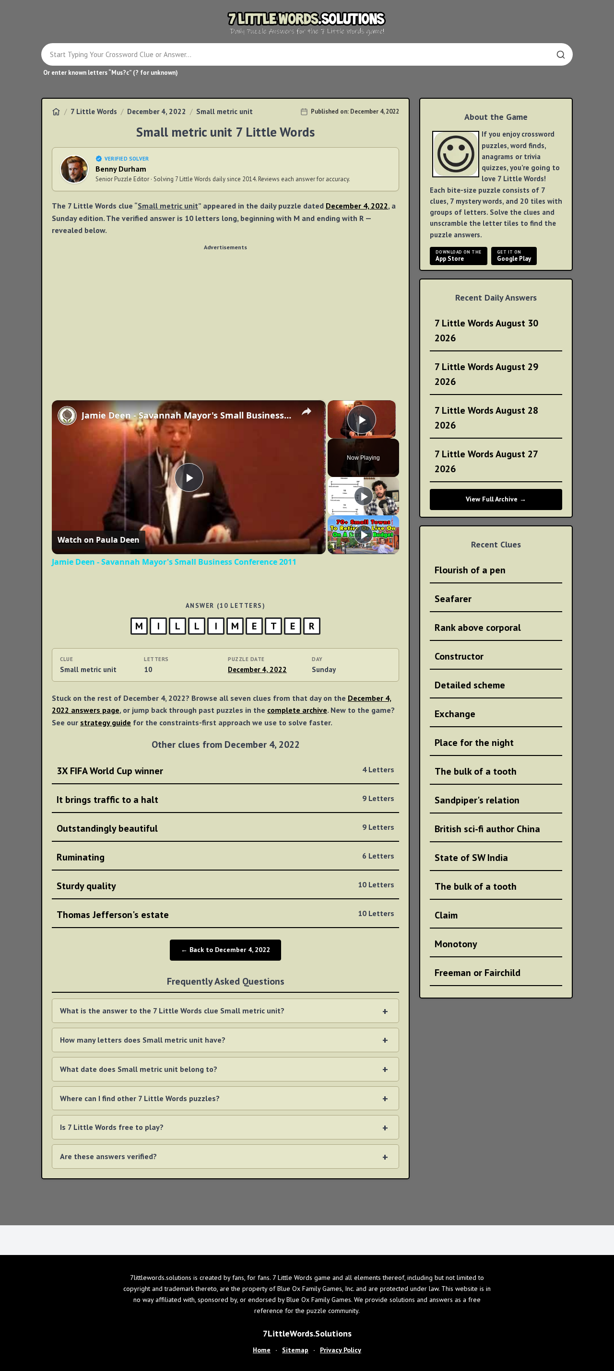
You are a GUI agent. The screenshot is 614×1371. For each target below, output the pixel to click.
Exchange (455, 714)
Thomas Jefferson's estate (225, 914)
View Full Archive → (496, 499)
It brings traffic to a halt (225, 799)
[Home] (56, 111)
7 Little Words (94, 111)
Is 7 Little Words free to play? (112, 1127)
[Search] (561, 54)
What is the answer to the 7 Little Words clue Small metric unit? (172, 1010)
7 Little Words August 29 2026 (486, 374)
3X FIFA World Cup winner (225, 771)
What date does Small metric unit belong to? (138, 1069)
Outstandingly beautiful (225, 828)
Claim (446, 915)
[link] (67, 415)
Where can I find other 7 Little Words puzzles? (140, 1098)
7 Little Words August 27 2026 (486, 461)
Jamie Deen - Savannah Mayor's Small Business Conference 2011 (187, 415)
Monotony (456, 944)
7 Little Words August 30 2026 (486, 330)
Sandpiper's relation (477, 800)
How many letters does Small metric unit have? (142, 1040)
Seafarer (453, 599)
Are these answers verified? (108, 1156)
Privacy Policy (340, 1350)
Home (262, 1350)
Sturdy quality (225, 886)
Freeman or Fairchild (477, 972)
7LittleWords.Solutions (307, 1333)
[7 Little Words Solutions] (307, 23)
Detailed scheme (470, 685)
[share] (306, 411)
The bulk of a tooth (476, 771)
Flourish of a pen (470, 570)
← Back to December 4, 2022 (225, 949)
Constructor (459, 656)
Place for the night (474, 742)
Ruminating (225, 857)
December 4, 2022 (156, 111)
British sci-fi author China (487, 829)
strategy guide (105, 722)
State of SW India (471, 857)
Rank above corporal (478, 627)
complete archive (297, 710)
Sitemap (295, 1350)
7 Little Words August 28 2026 (486, 417)
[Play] (363, 496)
